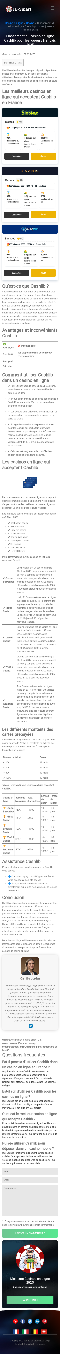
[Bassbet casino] (30, 229)
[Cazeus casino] (30, 171)
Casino (30, 23)
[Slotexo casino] (30, 112)
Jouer (43, 156)
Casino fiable (30, 1300)
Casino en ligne (14, 23)
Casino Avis (17, 156)
